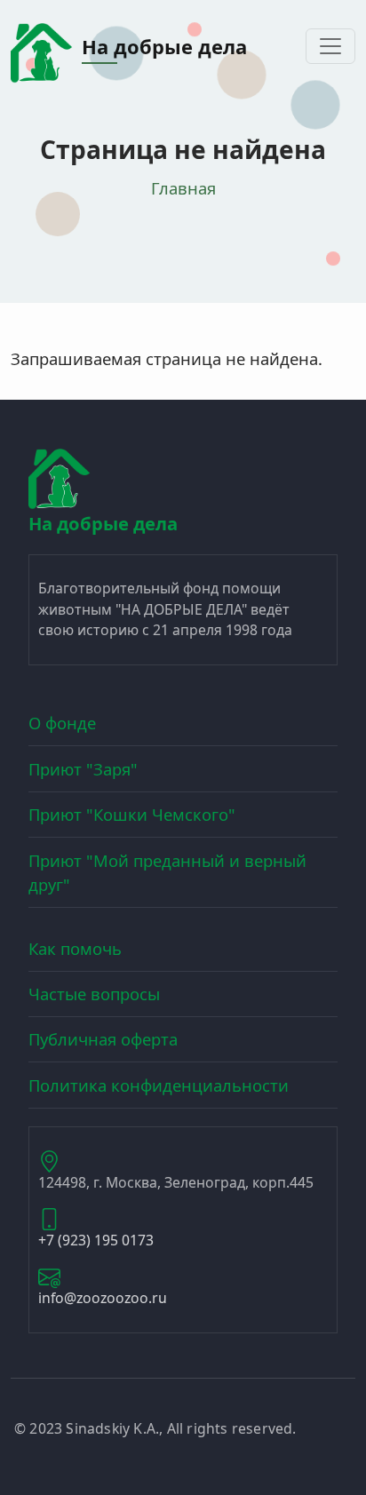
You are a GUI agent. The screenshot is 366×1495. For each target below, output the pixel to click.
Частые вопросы (94, 993)
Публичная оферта (103, 1039)
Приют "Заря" (83, 769)
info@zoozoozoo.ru (102, 1298)
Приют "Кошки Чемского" (131, 814)
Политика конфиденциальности (158, 1085)
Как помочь (75, 948)
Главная (183, 188)
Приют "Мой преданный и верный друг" (167, 872)
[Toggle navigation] (330, 46)
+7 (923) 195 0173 (96, 1240)
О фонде (62, 723)
